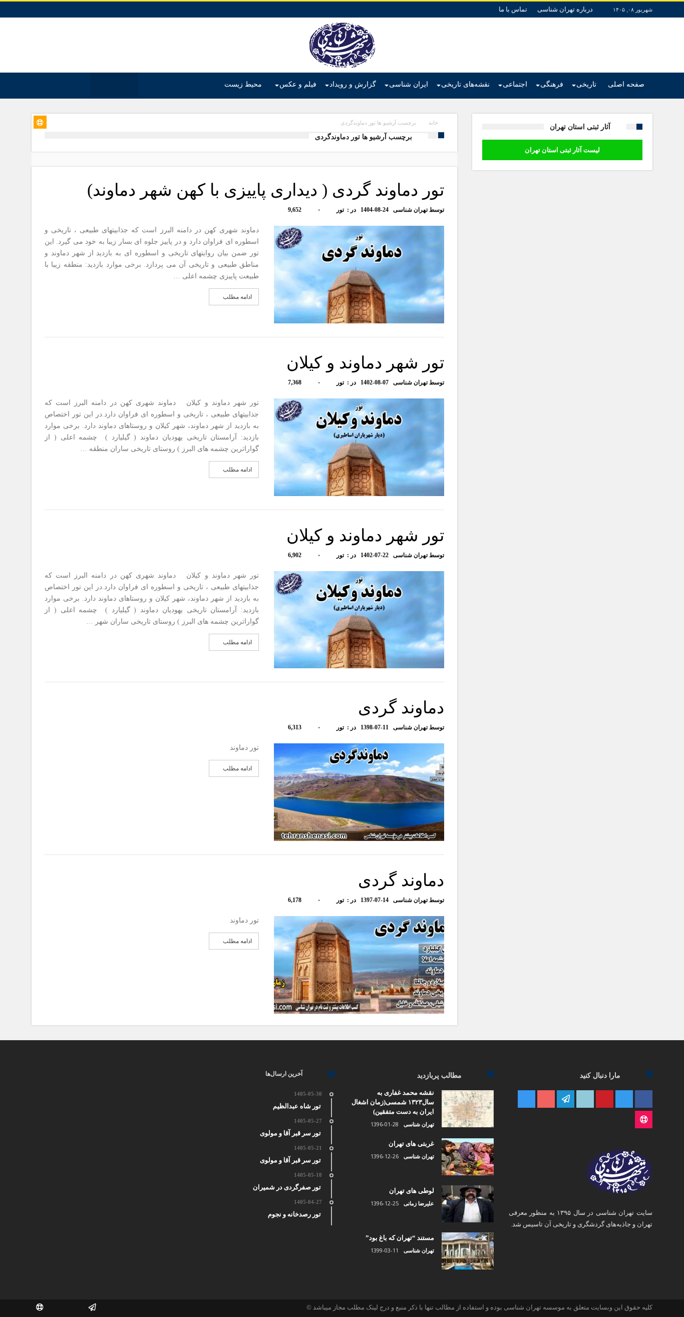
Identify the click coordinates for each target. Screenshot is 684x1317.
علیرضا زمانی (419, 1203)
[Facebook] (643, 1099)
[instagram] (526, 1099)
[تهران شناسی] (342, 22)
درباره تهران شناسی (565, 9)
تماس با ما (513, 9)
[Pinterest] (604, 1099)
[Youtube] (546, 1099)
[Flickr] (565, 1099)
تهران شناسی (410, 209)
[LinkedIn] (585, 1099)
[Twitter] (624, 1099)
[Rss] (643, 1120)
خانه (433, 123)
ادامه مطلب (237, 296)
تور (340, 209)
